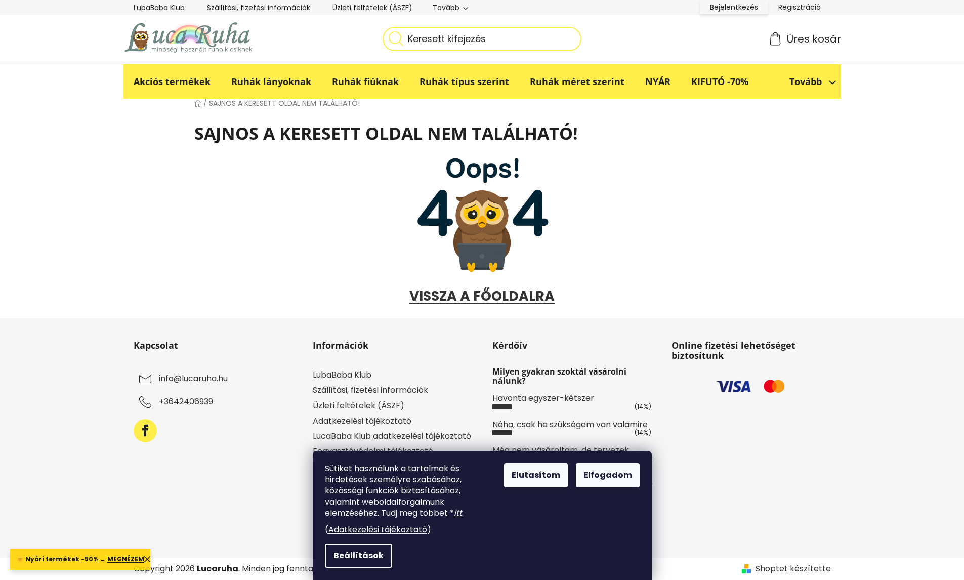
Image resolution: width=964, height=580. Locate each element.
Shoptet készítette (793, 568)
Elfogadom (607, 475)
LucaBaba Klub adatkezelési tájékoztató (392, 436)
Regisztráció (799, 7)
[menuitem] (172, 81)
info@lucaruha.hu (193, 379)
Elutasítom (536, 475)
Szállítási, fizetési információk (258, 8)
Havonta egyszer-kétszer (543, 398)
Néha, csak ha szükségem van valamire (570, 424)
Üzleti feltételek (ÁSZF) (372, 8)
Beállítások (358, 555)
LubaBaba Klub (159, 8)
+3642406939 (186, 402)
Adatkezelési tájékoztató (377, 529)
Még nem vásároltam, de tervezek (560, 450)
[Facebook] (145, 430)
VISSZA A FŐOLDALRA (482, 295)
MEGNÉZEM (125, 559)
